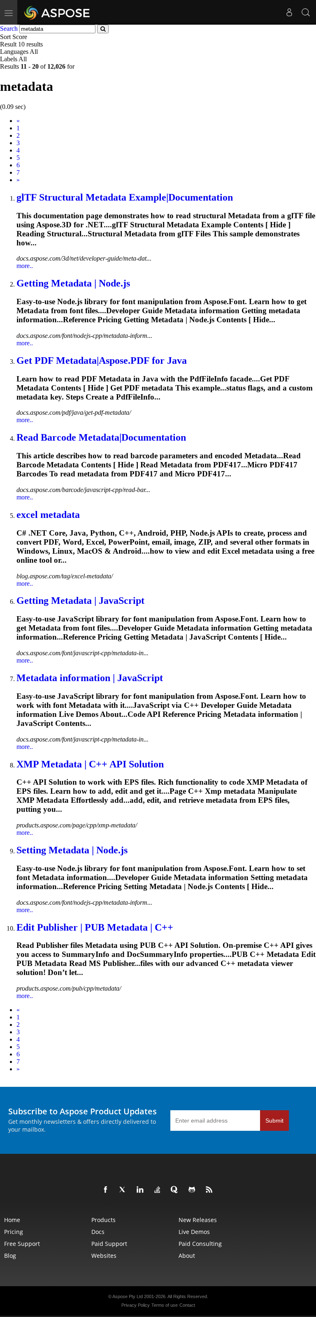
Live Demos (194, 1232)
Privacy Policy (135, 1305)
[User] (289, 12)
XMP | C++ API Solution (90, 764)
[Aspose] (57, 12)
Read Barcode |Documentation (101, 437)
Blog (10, 1255)
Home (12, 1220)
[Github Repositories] (193, 1190)
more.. (24, 265)
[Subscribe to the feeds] (210, 1190)
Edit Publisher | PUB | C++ (94, 927)
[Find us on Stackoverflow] (158, 1190)
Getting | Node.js (73, 283)
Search (9, 28)
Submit (274, 1120)
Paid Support (109, 1244)
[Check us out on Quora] (176, 1190)
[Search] (305, 12)
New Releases (198, 1220)
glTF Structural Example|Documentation (124, 197)
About (187, 1255)
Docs (98, 1232)
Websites (103, 1255)
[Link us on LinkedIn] (141, 1190)
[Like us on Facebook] (107, 1190)
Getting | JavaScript (80, 600)
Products (103, 1220)
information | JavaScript (89, 677)
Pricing (13, 1232)
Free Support (22, 1244)
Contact (187, 1305)
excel (48, 514)
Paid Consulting (200, 1244)
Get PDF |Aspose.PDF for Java (101, 360)
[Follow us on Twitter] (124, 1190)
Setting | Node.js (72, 850)
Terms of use (164, 1305)
